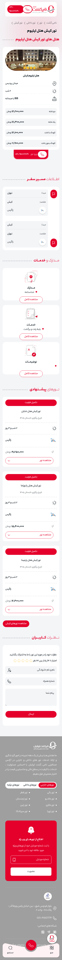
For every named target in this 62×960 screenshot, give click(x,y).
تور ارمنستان (22, 799)
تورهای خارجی (47, 785)
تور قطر (24, 793)
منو (51, 953)
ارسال (31, 714)
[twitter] (43, 932)
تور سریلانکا (22, 812)
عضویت (31, 872)
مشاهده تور (45, 461)
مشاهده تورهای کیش (16, 624)
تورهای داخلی (30, 785)
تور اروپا (50, 812)
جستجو (10, 953)
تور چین (24, 805)
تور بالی (50, 793)
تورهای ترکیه (13, 785)
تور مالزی (50, 805)
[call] (31, 945)
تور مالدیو (49, 799)
